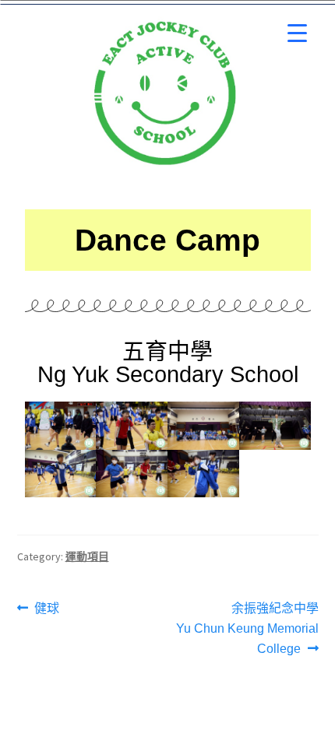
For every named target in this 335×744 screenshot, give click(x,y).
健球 (46, 606)
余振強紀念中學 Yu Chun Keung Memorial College (247, 626)
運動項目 (87, 556)
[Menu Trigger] (297, 33)
